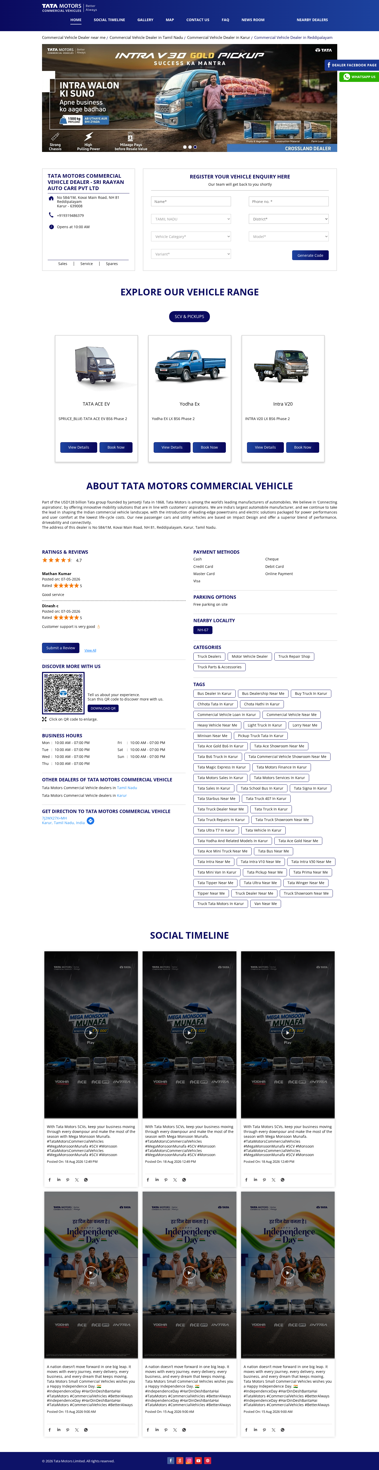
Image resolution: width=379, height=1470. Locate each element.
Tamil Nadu (127, 787)
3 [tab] (194, 146)
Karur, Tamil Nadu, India (63, 822)
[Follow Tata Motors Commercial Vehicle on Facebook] (171, 1461)
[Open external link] (352, 69)
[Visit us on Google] (180, 1461)
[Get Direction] (90, 823)
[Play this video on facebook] (91, 1035)
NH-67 (202, 630)
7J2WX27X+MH (54, 818)
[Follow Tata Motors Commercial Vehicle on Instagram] (189, 1461)
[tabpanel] (189, 98)
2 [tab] (189, 146)
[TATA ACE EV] (96, 366)
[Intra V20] (283, 366)
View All (90, 649)
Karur (122, 795)
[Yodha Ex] (190, 366)
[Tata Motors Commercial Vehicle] (69, 8)
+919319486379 (70, 215)
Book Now (116, 447)
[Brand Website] (208, 1461)
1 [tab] (184, 146)
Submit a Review (60, 647)
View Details (78, 447)
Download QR (103, 708)
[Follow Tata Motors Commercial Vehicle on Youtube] (199, 1461)
